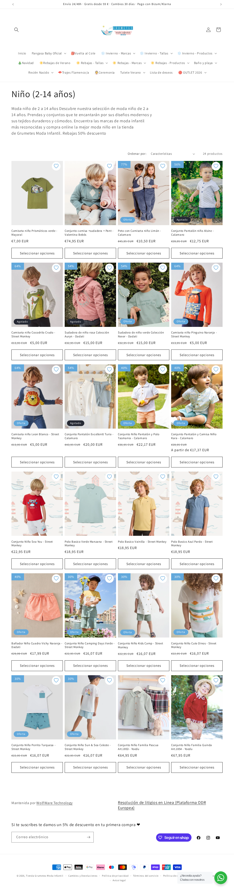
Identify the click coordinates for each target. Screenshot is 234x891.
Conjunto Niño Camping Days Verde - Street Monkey (89, 645)
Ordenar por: (137, 154)
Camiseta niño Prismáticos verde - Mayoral (34, 233)
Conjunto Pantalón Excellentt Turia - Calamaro (89, 436)
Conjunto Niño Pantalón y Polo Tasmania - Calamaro (138, 436)
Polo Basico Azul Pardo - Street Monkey (192, 543)
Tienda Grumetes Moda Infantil (44, 875)
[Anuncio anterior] (13, 4)
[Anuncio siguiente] (221, 4)
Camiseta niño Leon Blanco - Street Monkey (35, 436)
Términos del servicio (146, 875)
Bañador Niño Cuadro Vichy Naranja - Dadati (36, 645)
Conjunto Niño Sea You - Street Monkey (32, 543)
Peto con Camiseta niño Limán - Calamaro (139, 233)
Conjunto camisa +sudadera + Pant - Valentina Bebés (89, 233)
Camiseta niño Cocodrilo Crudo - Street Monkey (33, 334)
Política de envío (173, 875)
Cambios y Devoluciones (82, 875)
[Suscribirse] (88, 837)
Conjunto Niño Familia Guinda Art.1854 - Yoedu (191, 747)
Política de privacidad (115, 875)
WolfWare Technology (54, 802)
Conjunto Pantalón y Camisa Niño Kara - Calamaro (194, 436)
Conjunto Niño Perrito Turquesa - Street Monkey (33, 747)
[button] (16, 30)
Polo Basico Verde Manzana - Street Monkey (88, 543)
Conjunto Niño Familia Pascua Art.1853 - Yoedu (138, 747)
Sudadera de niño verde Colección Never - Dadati (141, 334)
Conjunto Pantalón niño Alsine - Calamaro (192, 233)
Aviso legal (119, 880)
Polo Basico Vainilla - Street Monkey (142, 542)
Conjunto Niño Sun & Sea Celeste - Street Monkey (88, 747)
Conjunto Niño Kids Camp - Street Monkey (140, 645)
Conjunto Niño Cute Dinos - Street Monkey (193, 645)
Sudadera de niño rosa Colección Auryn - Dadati (87, 334)
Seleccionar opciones (37, 253)
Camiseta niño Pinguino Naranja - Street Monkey (194, 334)
